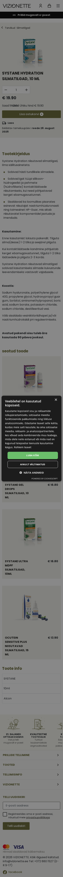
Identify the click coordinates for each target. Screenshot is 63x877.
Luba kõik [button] (32, 455)
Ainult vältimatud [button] (32, 464)
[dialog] (31, 438)
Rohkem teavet (22, 447)
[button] (31, 473)
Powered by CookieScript (44, 478)
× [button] (55, 399)
